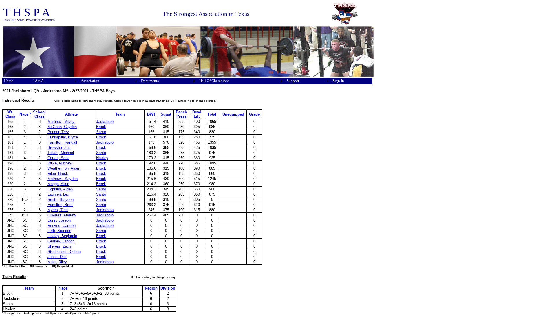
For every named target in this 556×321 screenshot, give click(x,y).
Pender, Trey (58, 132)
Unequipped (233, 114)
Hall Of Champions (214, 81)
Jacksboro (105, 121)
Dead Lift (196, 114)
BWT (151, 114)
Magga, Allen (58, 184)
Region (151, 288)
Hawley (102, 158)
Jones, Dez (57, 257)
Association (90, 81)
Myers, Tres (57, 210)
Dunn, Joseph (59, 220)
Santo (101, 132)
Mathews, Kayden (62, 179)
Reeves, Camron (61, 225)
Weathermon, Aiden (63, 168)
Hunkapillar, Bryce (62, 137)
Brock (101, 127)
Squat (166, 114)
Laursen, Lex (58, 194)
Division (167, 288)
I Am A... (39, 81)
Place (62, 288)
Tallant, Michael (60, 153)
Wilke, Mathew (59, 163)
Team (120, 114)
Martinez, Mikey (60, 121)
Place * (25, 114)
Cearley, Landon (60, 241)
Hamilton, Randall (62, 142)
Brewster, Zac (59, 147)
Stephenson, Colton (64, 251)
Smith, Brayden (60, 199)
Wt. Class (10, 114)
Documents (150, 81)
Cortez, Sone (58, 158)
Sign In (338, 81)
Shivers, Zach (59, 246)
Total (212, 114)
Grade (254, 114)
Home (8, 81)
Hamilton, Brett (60, 205)
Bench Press (181, 114)
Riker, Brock (57, 173)
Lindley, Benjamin (62, 236)
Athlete (71, 114)
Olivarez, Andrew (61, 215)
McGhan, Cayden (62, 127)
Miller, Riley (57, 262)
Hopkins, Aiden (60, 189)
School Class (39, 114)
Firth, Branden (59, 231)
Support (293, 81)
